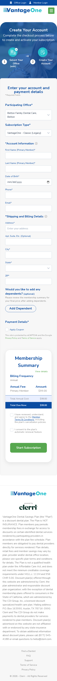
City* (7, 249)
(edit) (13, 66)
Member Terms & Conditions (27, 418)
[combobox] (28, 228)
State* (8, 262)
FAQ (28, 655)
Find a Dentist (28, 651)
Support (29, 660)
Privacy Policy (11, 338)
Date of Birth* (12, 176)
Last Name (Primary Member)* (20, 163)
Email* (8, 202)
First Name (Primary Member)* (20, 149)
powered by (28, 503)
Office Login (19, 2)
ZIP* (7, 275)
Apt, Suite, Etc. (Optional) (18, 236)
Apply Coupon (17, 329)
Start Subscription (28, 448)
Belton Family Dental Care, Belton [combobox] (22, 115)
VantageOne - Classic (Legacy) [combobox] (24, 133)
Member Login (40, 2)
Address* (10, 222)
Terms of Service (29, 338)
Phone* (9, 189)
